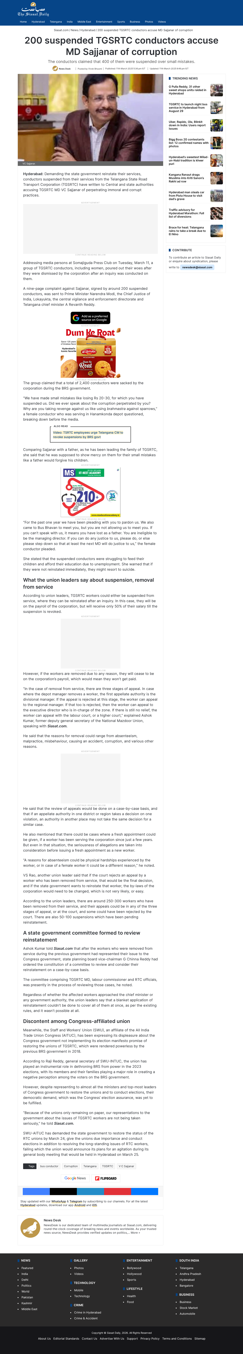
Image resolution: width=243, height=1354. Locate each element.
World (25, 1291)
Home (23, 21)
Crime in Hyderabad (87, 1312)
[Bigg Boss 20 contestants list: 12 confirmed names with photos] (216, 143)
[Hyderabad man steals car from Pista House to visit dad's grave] (216, 196)
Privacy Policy (150, 1338)
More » (135, 1232)
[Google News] (75, 1178)
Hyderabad (38, 21)
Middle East (84, 21)
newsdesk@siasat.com (197, 267)
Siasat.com (61, 30)
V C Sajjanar (126, 1166)
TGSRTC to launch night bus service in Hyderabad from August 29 (188, 107)
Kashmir (27, 1303)
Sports (121, 21)
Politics (26, 1285)
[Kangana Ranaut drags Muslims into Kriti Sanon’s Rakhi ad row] (216, 178)
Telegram (76, 1201)
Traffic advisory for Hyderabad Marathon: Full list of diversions (186, 213)
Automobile (187, 1313)
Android (79, 1205)
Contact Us (89, 1338)
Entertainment (104, 21)
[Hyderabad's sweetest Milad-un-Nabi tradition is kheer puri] (216, 160)
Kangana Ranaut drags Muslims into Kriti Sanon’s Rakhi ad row (186, 178)
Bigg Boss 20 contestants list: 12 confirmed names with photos (189, 143)
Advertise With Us (112, 1338)
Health (131, 1296)
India (70, 21)
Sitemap (199, 1338)
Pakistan (27, 1297)
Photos (149, 21)
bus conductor (49, 1166)
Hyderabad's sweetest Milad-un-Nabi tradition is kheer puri (188, 160)
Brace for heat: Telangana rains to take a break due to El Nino (187, 231)
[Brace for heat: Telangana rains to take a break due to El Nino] (216, 231)
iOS (94, 1205)
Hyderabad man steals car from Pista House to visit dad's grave (186, 195)
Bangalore (186, 1285)
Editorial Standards (66, 1338)
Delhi (25, 1279)
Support (132, 1338)
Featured (27, 1268)
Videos (162, 21)
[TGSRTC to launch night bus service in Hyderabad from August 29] (216, 108)
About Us (44, 1338)
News (74, 30)
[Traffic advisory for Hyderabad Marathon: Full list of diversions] (216, 213)
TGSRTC (107, 1166)
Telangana (56, 21)
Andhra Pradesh (190, 1274)
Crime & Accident (86, 1318)
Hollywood (134, 1274)
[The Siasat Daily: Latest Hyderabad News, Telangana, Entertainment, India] (33, 9)
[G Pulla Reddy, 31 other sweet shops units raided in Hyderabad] (216, 90)
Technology (82, 1296)
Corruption (71, 1166)
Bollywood (134, 1268)
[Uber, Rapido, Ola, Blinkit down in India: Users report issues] (216, 125)
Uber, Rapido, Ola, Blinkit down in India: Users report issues (187, 125)
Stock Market (189, 1308)
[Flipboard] (105, 1178)
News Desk (65, 68)
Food (130, 1302)
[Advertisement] (90, 229)
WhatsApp (58, 1201)
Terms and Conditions (177, 1338)
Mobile (78, 1290)
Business (135, 21)
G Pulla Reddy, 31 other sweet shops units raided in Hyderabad (187, 90)
